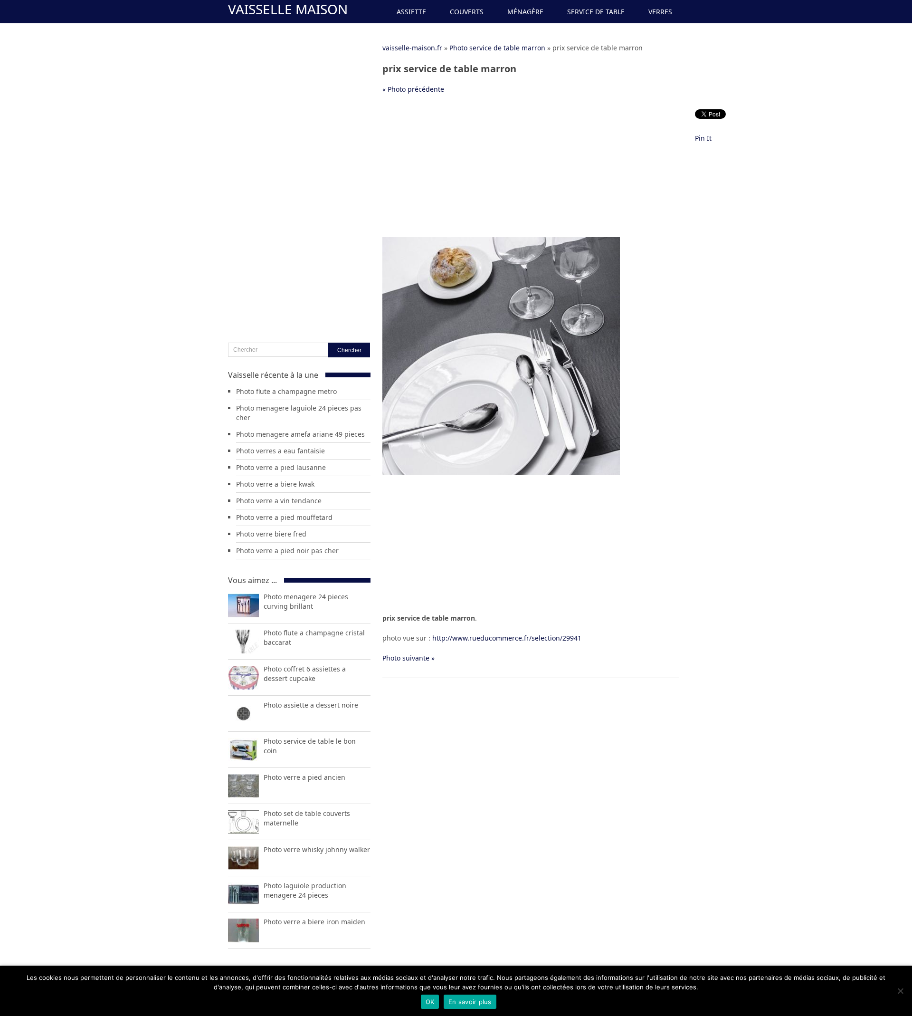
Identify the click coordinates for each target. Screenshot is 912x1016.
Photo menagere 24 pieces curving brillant (306, 601)
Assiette (411, 11)
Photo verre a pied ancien (304, 777)
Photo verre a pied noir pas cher (287, 550)
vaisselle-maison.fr (412, 47)
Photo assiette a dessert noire (311, 704)
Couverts (467, 11)
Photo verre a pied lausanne (281, 467)
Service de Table (596, 11)
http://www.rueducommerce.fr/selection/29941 (506, 637)
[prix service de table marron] (501, 472)
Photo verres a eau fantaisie (280, 450)
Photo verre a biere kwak (275, 484)
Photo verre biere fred (271, 533)
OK (430, 1002)
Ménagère (525, 11)
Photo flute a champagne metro (286, 391)
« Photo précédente (413, 89)
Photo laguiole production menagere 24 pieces (305, 890)
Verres (660, 11)
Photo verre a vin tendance (279, 500)
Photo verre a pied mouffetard (284, 517)
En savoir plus (470, 1002)
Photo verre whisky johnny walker (317, 849)
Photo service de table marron (497, 47)
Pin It (703, 138)
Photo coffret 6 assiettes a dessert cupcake (305, 673)
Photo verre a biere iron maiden (314, 921)
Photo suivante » (408, 657)
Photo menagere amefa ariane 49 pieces (300, 434)
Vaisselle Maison (288, 9)
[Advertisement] (530, 170)
